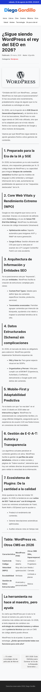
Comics (23, 18)
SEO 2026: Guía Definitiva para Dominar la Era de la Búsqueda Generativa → (31, 662)
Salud (6, 22)
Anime (12, 22)
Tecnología (20, 22)
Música (30, 18)
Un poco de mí (31, 22)
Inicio (5, 18)
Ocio (36, 18)
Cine (17, 18)
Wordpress (14, 59)
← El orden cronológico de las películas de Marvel (10, 659)
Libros (11, 18)
